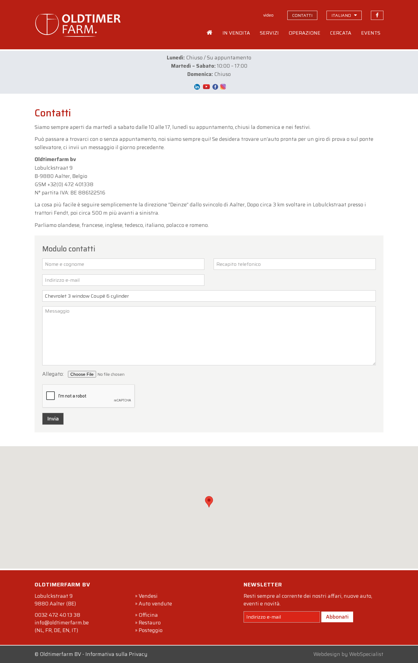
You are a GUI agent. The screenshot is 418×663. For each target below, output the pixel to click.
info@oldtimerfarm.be (62, 623)
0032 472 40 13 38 (57, 615)
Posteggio (150, 630)
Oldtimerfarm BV (60, 654)
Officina (148, 615)
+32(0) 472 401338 (70, 184)
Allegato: (53, 374)
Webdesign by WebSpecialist (348, 654)
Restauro (150, 623)
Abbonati (337, 617)
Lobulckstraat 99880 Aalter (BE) (55, 600)
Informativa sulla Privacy (116, 654)
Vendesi (148, 596)
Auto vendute (155, 604)
